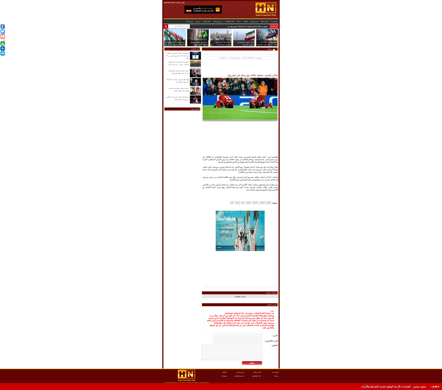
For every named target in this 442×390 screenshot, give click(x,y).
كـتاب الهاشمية (229, 21)
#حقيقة (255, 203)
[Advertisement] (236, 67)
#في (231, 203)
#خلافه (248, 203)
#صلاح (269, 203)
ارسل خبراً (190, 21)
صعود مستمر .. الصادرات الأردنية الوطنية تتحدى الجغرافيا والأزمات (393, 386)
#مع (243, 203)
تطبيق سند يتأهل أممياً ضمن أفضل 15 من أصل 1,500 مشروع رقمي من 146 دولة (244, 26)
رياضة (269, 49)
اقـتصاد (245, 21)
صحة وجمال (206, 21)
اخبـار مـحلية (265, 21)
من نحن (198, 21)
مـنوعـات (224, 376)
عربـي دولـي (254, 21)
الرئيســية (274, 21)
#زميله (237, 203)
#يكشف (262, 203)
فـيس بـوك (195, 109)
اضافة (252, 363)
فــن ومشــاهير (217, 21)
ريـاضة (239, 21)
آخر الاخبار (195, 49)
